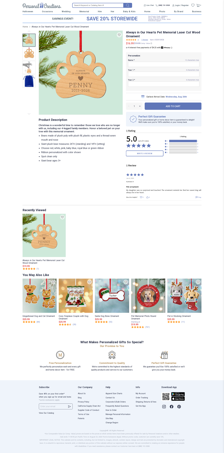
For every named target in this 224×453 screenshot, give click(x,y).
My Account (141, 393)
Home (147, 11)
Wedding (66, 11)
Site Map (109, 418)
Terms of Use (83, 414)
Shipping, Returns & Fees (146, 402)
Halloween (28, 11)
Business (196, 11)
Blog (80, 398)
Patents (81, 418)
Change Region (112, 423)
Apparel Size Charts (114, 393)
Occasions (47, 11)
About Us (82, 393)
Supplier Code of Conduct (88, 410)
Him (100, 11)
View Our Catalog (46, 413)
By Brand (178, 11)
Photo (162, 11)
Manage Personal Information (118, 414)
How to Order (111, 410)
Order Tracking (142, 398)
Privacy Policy (83, 402)
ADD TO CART (173, 106)
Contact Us (110, 398)
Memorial (84, 11)
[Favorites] (192, 5)
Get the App (141, 406)
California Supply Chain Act (89, 406)
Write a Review (144, 153)
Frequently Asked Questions (117, 406)
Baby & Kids (129, 11)
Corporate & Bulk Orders (116, 402)
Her (112, 11)
